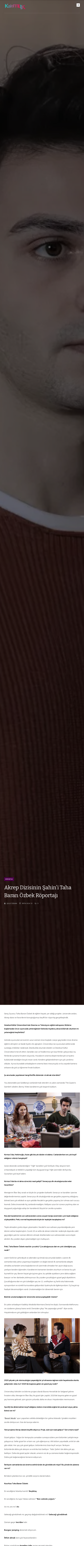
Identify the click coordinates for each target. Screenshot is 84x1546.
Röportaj (9, 879)
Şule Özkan (12, 903)
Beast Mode (10, 1418)
